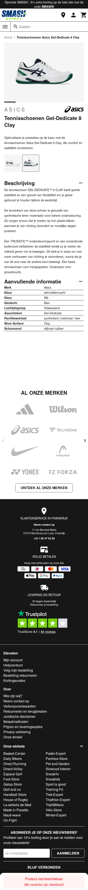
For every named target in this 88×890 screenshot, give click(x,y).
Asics (15, 109)
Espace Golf (12, 773)
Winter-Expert (56, 815)
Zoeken (25, 26)
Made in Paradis (15, 809)
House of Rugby (15, 799)
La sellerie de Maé (17, 804)
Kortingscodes (14, 680)
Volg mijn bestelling (18, 670)
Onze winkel (12, 736)
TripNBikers (55, 804)
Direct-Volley (13, 768)
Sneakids (53, 779)
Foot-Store (11, 779)
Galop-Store (12, 784)
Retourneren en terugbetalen (25, 711)
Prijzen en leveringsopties (23, 726)
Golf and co (12, 789)
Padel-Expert (56, 753)
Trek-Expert (54, 794)
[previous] (3, 441)
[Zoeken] (15, 26)
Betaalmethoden (15, 721)
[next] (85, 441)
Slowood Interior (58, 768)
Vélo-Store (54, 809)
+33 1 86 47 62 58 (44, 538)
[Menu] (5, 27)
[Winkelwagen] (83, 15)
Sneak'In (52, 773)
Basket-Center (14, 753)
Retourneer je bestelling (44, 604)
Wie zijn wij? (12, 695)
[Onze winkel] (63, 15)
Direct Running (14, 763)
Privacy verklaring (17, 731)
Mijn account (12, 659)
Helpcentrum (13, 665)
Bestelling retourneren (20, 675)
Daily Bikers (12, 758)
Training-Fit (54, 789)
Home (8, 37)
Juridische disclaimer (19, 716)
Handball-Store (14, 794)
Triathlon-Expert (58, 799)
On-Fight (10, 820)
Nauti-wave (12, 815)
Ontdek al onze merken (44, 487)
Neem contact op (44, 524)
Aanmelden (68, 853)
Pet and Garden (58, 763)
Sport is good (56, 784)
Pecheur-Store (56, 758)
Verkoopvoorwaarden (19, 706)
